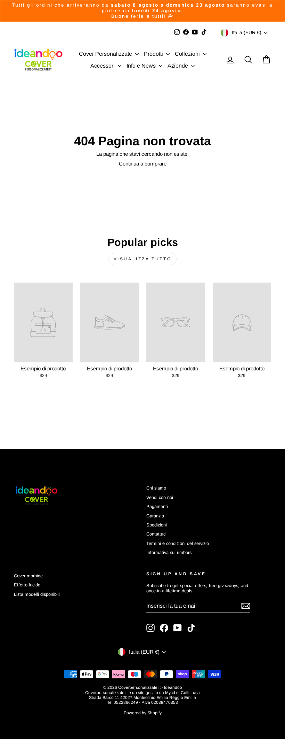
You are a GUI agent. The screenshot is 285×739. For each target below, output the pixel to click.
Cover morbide (28, 575)
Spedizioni (156, 525)
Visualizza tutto (143, 258)
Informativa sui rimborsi (169, 552)
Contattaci (156, 534)
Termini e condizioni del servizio (177, 543)
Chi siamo (156, 488)
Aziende (178, 66)
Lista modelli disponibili (37, 594)
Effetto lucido (27, 584)
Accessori (103, 66)
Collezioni (188, 54)
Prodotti (154, 54)
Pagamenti (157, 506)
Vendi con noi (159, 497)
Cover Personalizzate (106, 54)
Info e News (142, 66)
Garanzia (155, 515)
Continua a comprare (142, 164)
